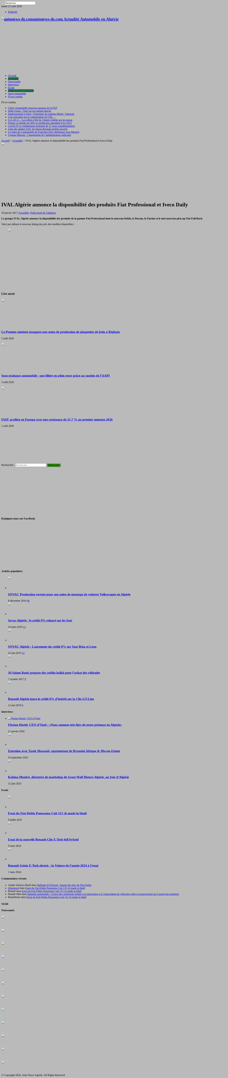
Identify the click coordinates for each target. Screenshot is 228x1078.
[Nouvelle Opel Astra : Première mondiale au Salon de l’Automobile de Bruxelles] (10, 953)
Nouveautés (14, 81)
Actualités (13, 78)
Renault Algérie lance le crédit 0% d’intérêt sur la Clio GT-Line (51, 699)
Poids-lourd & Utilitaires (21, 90)
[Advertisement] (114, 48)
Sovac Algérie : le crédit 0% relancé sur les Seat (40, 620)
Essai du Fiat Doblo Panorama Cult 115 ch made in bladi (47, 813)
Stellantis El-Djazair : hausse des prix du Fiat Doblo (64, 885)
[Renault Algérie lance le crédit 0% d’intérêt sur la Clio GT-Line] (17, 692)
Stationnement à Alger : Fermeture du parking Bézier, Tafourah (41, 114)
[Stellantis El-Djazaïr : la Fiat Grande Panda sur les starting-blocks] (10, 927)
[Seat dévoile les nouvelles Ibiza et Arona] (10, 1058)
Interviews (13, 84)
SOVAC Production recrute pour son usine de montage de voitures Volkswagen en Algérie (69, 594)
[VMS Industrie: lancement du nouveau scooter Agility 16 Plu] (10, 1045)
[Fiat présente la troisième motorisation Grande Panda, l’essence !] (10, 1072)
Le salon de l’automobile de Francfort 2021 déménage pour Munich (43, 132)
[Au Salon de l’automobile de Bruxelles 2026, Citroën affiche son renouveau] (10, 979)
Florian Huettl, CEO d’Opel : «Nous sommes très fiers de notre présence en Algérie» (65, 725)
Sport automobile (17, 93)
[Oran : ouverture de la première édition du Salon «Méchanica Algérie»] (10, 940)
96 (28, 600)
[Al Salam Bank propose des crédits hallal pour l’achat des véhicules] (17, 666)
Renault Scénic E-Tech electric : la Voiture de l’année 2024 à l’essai (53, 865)
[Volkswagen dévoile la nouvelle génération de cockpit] (10, 966)
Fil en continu (15, 96)
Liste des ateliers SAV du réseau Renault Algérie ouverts (37, 129)
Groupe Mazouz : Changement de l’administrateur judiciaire (39, 135)
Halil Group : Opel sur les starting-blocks (29, 111)
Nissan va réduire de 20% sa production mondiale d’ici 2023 (40, 123)
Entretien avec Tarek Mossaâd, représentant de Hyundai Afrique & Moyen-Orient (64, 751)
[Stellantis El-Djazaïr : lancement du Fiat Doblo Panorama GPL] (10, 1032)
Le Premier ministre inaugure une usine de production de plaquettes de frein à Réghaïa (60, 332)
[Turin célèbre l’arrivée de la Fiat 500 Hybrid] (10, 1006)
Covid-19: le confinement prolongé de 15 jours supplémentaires (41, 126)
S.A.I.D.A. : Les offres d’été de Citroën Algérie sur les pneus (40, 120)
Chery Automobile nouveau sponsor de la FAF (32, 108)
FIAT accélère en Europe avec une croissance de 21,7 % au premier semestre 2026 (57, 419)
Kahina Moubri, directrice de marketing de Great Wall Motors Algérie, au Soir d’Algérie (68, 777)
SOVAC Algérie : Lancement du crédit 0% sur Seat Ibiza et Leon (52, 646)
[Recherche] (2, 3)
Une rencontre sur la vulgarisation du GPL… (31, 117)
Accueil (12, 75)
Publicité (12, 12)
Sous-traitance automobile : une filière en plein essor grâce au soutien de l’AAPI (55, 375)
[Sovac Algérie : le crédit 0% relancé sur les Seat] (17, 613)
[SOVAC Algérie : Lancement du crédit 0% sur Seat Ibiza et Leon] (17, 640)
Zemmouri (13, 888)
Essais (11, 87)
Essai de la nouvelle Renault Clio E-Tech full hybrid (43, 839)
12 (24, 626)
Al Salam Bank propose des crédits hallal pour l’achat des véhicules (54, 672)
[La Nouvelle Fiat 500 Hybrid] (10, 1019)
